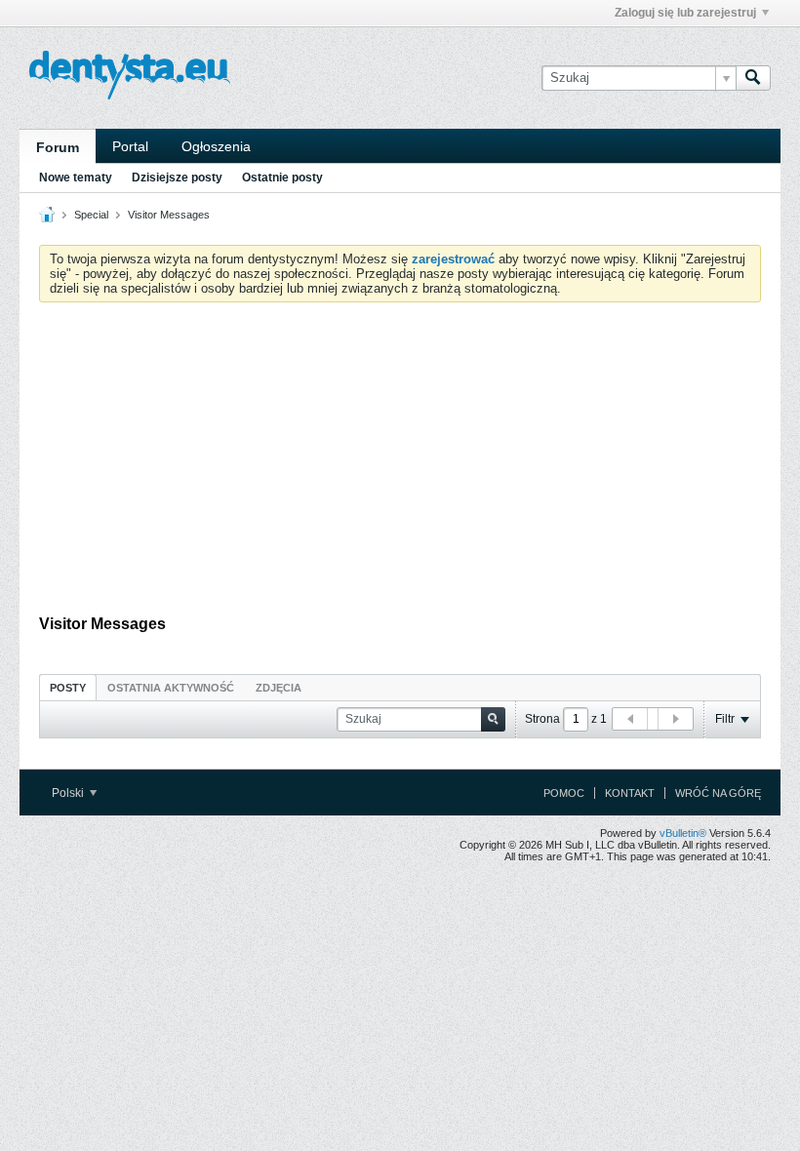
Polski (69, 793)
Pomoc (563, 793)
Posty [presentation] (68, 688)
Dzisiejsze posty (177, 177)
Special (91, 214)
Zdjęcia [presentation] (278, 688)
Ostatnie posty (282, 177)
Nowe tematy (75, 177)
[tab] (68, 687)
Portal (130, 146)
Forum (57, 147)
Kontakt (630, 793)
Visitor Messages (169, 214)
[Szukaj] (753, 78)
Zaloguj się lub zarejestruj (685, 13)
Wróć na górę (718, 793)
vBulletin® (683, 833)
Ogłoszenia (216, 146)
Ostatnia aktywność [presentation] (170, 688)
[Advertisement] (400, 463)
